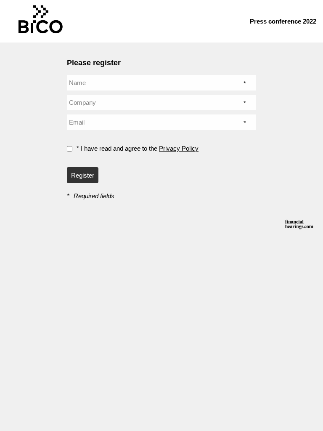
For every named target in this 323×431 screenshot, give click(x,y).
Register (82, 175)
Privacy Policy (179, 148)
